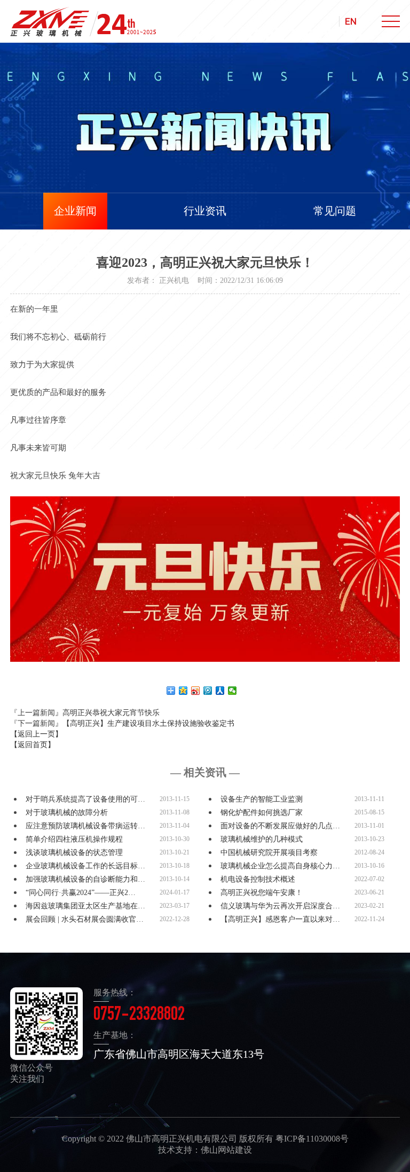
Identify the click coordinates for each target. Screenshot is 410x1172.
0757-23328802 (139, 1015)
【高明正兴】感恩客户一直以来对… (280, 919)
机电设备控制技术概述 (257, 879)
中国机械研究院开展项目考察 (269, 853)
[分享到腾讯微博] (207, 690)
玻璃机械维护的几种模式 (261, 839)
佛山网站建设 (226, 1149)
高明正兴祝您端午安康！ (261, 893)
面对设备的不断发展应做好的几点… (280, 826)
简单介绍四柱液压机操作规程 (74, 839)
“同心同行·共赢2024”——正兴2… (81, 893)
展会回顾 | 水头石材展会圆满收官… (85, 919)
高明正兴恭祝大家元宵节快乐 (111, 713)
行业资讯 (205, 211)
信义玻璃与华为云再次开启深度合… (280, 906)
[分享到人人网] (220, 690)
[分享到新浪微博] (195, 690)
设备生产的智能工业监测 (261, 799)
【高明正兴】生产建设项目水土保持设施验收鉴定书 (148, 723)
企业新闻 (75, 211)
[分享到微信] (232, 690)
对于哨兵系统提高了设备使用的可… (85, 799)
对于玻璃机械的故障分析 (67, 813)
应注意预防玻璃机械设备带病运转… (85, 826)
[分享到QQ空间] (183, 690)
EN (351, 21)
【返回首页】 (32, 745)
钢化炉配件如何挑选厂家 (261, 813)
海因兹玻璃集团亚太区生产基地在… (85, 906)
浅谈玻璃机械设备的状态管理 (74, 853)
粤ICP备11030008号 (312, 1138)
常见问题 (334, 211)
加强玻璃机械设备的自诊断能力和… (85, 879)
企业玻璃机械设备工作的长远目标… (85, 866)
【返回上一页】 (36, 734)
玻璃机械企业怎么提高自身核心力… (280, 866)
